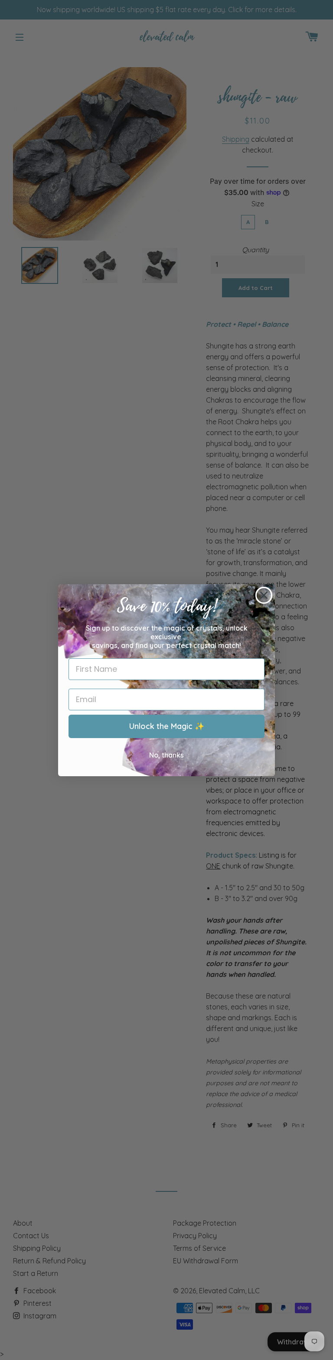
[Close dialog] (263, 595)
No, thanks (166, 755)
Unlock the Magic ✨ (166, 726)
